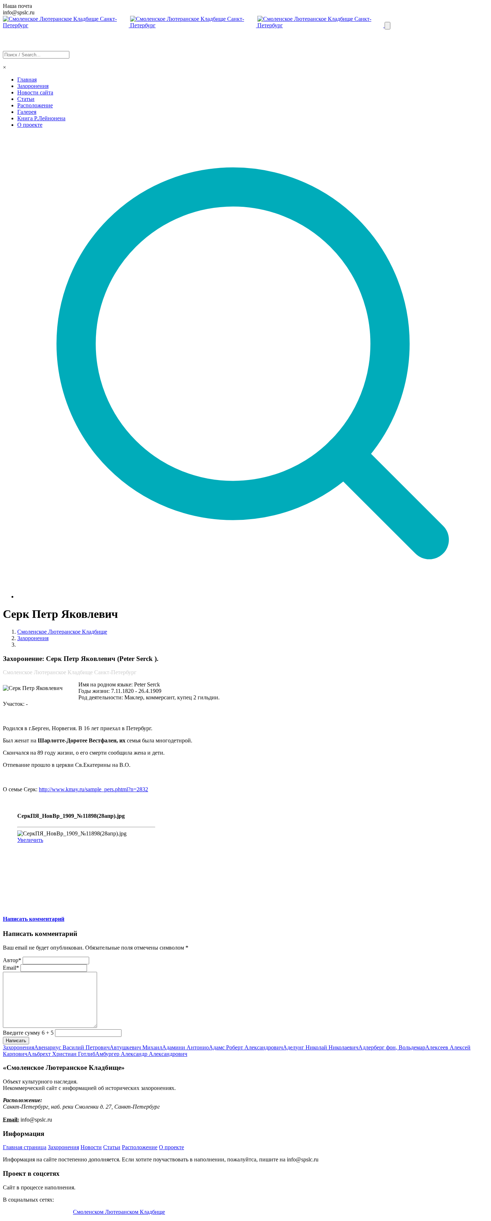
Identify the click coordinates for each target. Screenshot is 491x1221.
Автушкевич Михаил (136, 1047)
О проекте (29, 125)
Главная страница (24, 1147)
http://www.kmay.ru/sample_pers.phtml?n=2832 (93, 789)
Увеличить (30, 840)
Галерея (26, 112)
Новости (91, 1147)
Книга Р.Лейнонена (41, 118)
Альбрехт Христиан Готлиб (61, 1054)
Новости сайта (35, 92)
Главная (27, 79)
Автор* (12, 960)
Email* (11, 968)
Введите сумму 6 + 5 (28, 1033)
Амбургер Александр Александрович (141, 1054)
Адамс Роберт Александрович (246, 1047)
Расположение (35, 105)
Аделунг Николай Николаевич (320, 1047)
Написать (16, 1040)
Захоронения (33, 86)
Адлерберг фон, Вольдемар (391, 1047)
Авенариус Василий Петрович (72, 1047)
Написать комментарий (33, 919)
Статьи (26, 99)
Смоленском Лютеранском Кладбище (119, 1212)
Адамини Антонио (185, 1047)
